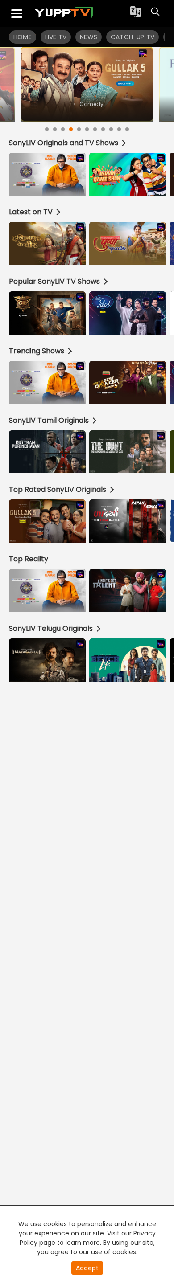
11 (127, 129)
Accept (87, 1267)
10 (119, 129)
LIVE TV (55, 37)
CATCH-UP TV (132, 37)
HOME (22, 37)
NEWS (88, 37)
